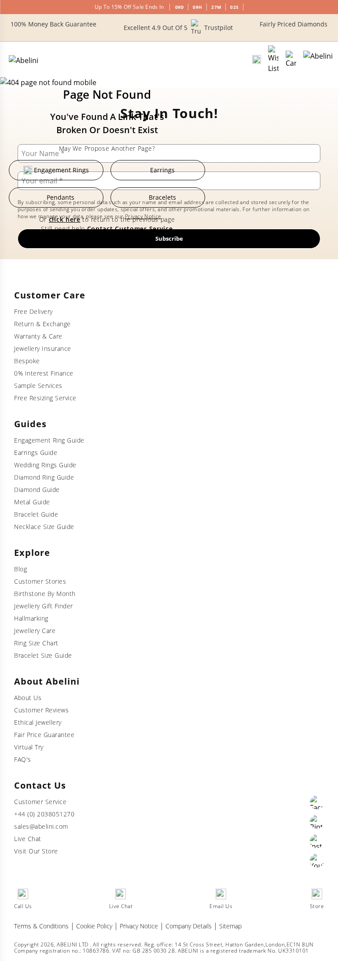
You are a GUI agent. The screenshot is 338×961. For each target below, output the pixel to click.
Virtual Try (29, 747)
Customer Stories (40, 581)
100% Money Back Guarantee (53, 24)
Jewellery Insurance (42, 348)
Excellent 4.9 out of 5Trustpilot (178, 27)
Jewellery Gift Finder (43, 606)
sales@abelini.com (41, 826)
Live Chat (27, 838)
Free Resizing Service (45, 398)
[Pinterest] (317, 822)
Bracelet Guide (36, 514)
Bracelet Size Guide (43, 655)
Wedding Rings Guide (45, 465)
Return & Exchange (42, 324)
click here (65, 219)
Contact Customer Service (130, 228)
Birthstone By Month (45, 593)
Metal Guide (32, 502)
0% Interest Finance (43, 373)
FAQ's (22, 759)
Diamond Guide (37, 489)
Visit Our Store (36, 851)
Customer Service (40, 801)
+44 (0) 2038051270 (44, 814)
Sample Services (38, 385)
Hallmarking (31, 618)
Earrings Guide (35, 452)
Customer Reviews (41, 710)
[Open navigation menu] (317, 59)
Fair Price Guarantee (44, 734)
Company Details (188, 926)
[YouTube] (317, 860)
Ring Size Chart (36, 643)
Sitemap (230, 926)
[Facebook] (317, 802)
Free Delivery (33, 311)
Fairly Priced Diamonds (293, 24)
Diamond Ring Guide (44, 477)
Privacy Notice (139, 926)
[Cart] (291, 59)
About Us (27, 697)
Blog (20, 569)
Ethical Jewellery (38, 722)
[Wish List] (273, 59)
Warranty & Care (38, 336)
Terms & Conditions (41, 926)
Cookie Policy (94, 926)
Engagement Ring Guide (49, 440)
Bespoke (27, 361)
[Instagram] (317, 841)
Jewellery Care (34, 630)
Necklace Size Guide (44, 526)
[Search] (256, 59)
